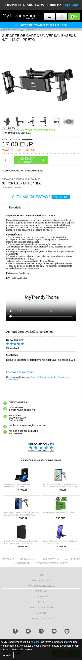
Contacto (41, 613)
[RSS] (41, 631)
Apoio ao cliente (41, 580)
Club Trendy (41, 596)
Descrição (15, 207)
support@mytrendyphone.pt (51, 563)
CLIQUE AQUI (70, 5)
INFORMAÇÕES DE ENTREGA (16, 133)
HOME (41, 575)
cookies (35, 642)
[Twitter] (28, 631)
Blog (41, 602)
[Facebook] (15, 631)
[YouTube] (54, 631)
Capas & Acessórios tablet (43, 377)
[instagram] (66, 631)
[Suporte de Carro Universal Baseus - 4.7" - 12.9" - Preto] (38, 115)
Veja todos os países (41, 607)
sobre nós (41, 591)
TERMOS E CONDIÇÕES (41, 618)
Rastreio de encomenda (41, 585)
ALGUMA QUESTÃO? (40, 196)
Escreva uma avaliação (19, 372)
